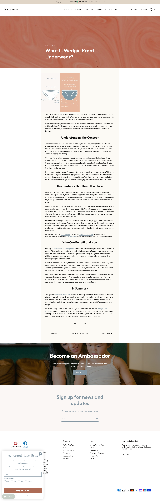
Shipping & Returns (97, 453)
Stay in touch (22, 490)
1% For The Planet (69, 445)
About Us (108, 9)
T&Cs (92, 459)
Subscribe (66, 459)
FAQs (92, 448)
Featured (78, 9)
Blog (117, 9)
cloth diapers (65, 234)
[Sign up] (150, 455)
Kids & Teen (89, 9)
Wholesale (66, 453)
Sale (124, 9)
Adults (99, 9)
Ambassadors (68, 456)
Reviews (66, 448)
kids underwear (71, 236)
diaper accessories (86, 234)
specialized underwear (62, 295)
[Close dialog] (40, 453)
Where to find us (68, 451)
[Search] (151, 10)
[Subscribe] (97, 419)
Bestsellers (67, 9)
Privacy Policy (95, 456)
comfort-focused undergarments (64, 249)
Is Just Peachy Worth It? (99, 445)
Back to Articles (80, 334)
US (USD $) (134, 10)
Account (144, 9)
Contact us (94, 451)
